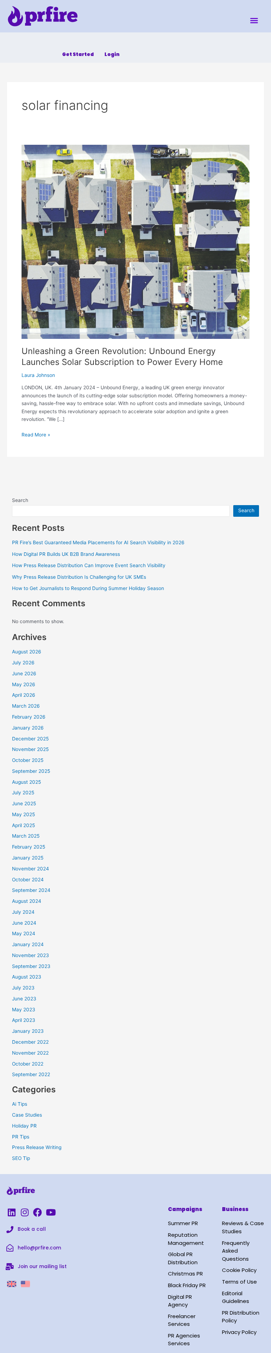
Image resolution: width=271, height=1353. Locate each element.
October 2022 (27, 1064)
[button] (254, 20)
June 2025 (24, 803)
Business (235, 1209)
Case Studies (27, 1115)
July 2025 (23, 792)
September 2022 (31, 1074)
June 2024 (24, 923)
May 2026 (23, 684)
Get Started (78, 54)
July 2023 (23, 988)
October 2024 (28, 879)
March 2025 (26, 836)
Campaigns (185, 1209)
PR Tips (20, 1137)
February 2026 (29, 717)
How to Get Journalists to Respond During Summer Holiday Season (88, 588)
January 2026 (28, 728)
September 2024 (31, 890)
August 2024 (26, 901)
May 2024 (23, 933)
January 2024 (28, 944)
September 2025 (31, 771)
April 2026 (23, 695)
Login (112, 54)
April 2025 (23, 825)
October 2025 (27, 760)
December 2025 (30, 738)
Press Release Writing (36, 1147)
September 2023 (31, 966)
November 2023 (30, 955)
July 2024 (23, 912)
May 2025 (23, 814)
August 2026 (26, 651)
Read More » (36, 434)
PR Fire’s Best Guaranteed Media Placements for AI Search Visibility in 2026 (98, 542)
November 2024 (30, 868)
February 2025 (28, 847)
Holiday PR (24, 1126)
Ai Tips (19, 1104)
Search (20, 500)
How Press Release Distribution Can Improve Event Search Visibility (88, 565)
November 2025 (30, 749)
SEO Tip (21, 1158)
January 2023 (28, 1031)
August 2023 (26, 977)
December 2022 (30, 1042)
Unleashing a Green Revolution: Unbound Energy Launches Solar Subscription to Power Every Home (122, 356)
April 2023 (23, 1020)
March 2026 (26, 706)
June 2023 (24, 998)
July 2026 (23, 662)
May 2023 (23, 1009)
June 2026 (24, 673)
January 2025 (27, 858)
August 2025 (26, 782)
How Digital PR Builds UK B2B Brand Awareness (66, 554)
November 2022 (30, 1053)
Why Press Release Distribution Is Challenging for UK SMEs (79, 577)
